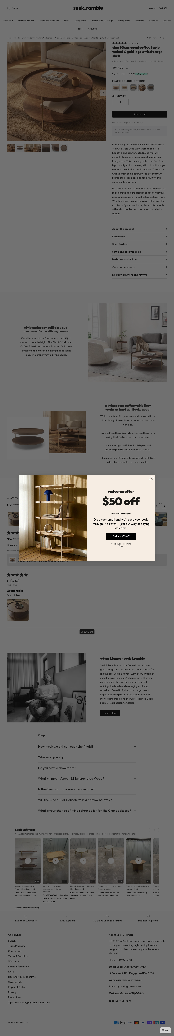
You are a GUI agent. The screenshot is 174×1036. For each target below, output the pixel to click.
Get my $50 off (121, 536)
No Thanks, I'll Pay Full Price (121, 544)
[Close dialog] (152, 479)
